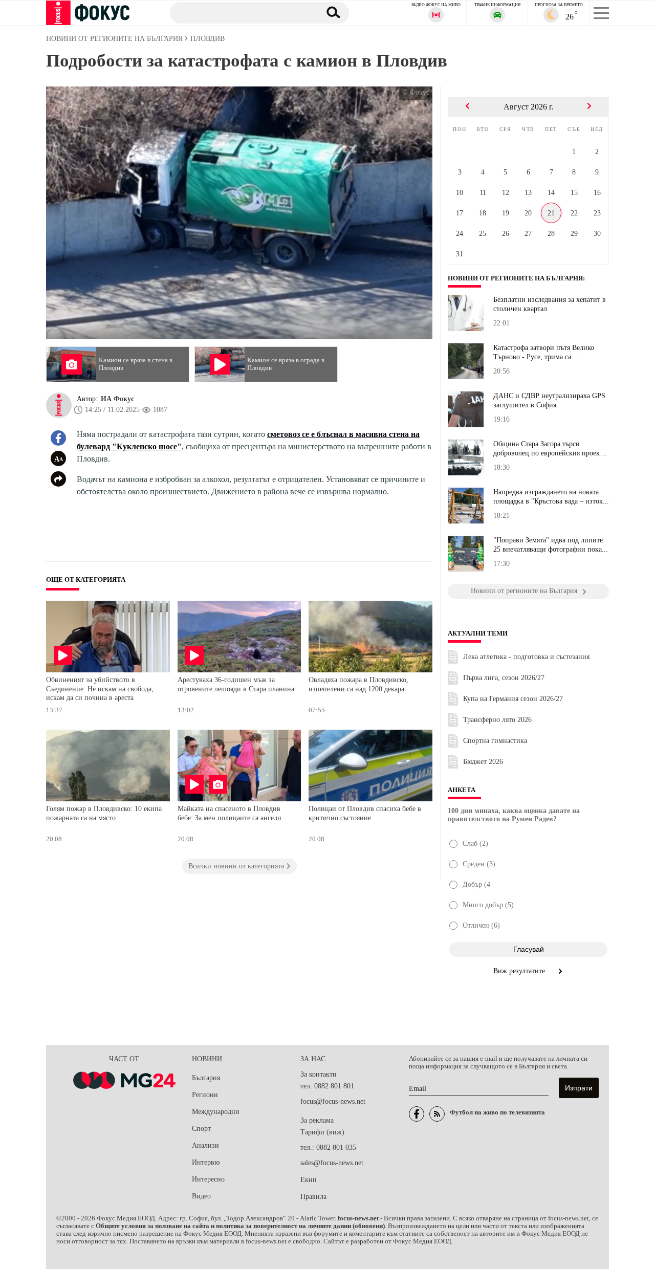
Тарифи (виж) (322, 1132)
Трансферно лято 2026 (497, 720)
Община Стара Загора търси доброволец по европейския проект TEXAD (548, 448)
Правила (313, 1196)
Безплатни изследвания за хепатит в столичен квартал (549, 304)
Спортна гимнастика (495, 741)
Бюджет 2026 (483, 761)
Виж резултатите (520, 971)
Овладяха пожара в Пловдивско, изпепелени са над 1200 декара (358, 684)
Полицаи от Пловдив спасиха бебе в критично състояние (365, 813)
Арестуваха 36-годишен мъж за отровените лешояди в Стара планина (236, 684)
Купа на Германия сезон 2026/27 (513, 699)
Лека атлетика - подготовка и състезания (526, 657)
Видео (201, 1196)
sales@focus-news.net (331, 1163)
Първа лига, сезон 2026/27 (503, 678)
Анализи (205, 1145)
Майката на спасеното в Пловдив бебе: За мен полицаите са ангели (229, 813)
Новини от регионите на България (515, 278)
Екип (308, 1180)
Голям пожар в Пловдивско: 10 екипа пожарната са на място (104, 813)
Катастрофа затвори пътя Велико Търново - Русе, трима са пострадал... (543, 352)
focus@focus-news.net (332, 1101)
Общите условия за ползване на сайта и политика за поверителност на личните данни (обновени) (240, 1226)
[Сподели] (58, 479)
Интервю (206, 1162)
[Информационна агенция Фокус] (416, 1114)
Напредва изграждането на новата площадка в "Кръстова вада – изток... (551, 496)
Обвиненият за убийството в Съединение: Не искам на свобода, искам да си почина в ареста (100, 689)
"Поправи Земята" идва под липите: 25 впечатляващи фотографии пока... (550, 544)
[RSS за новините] (437, 1114)
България (206, 1078)
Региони (205, 1095)
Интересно (208, 1179)
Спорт (201, 1128)
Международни (215, 1111)
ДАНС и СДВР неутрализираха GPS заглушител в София (549, 400)
